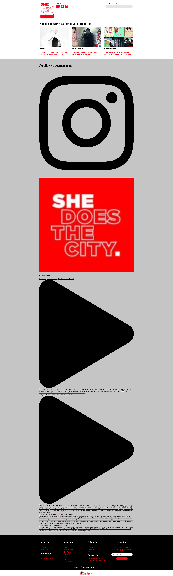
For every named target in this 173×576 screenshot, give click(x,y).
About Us (110, 11)
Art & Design (87, 11)
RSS (89, 551)
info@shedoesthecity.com (95, 559)
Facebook (90, 547)
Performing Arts (71, 11)
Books (80, 11)
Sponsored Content (46, 559)
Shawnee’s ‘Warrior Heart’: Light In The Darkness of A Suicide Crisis (53, 53)
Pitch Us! (43, 547)
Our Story (43, 546)
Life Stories (43, 49)
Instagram (91, 549)
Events (103, 11)
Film (57, 11)
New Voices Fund (45, 549)
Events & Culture (77, 49)
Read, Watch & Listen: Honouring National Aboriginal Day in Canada (117, 53)
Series (62, 11)
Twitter (90, 546)
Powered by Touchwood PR (86, 567)
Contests (96, 11)
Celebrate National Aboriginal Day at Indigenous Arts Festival (86, 53)
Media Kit (43, 557)
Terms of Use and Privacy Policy (97, 560)
